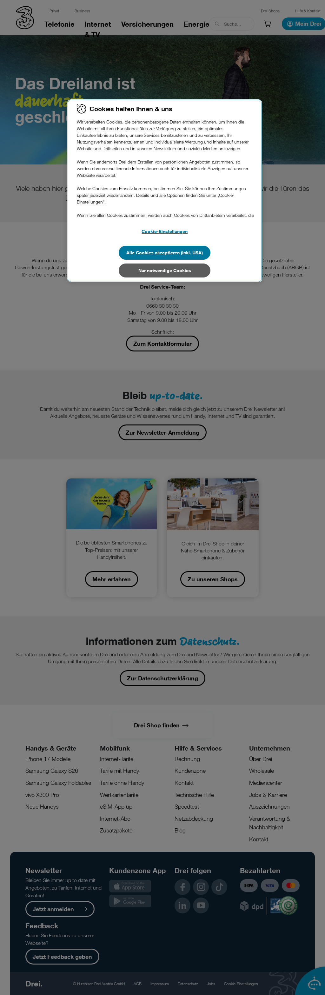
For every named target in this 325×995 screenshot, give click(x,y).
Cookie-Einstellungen (165, 231)
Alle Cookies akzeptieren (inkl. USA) (164, 252)
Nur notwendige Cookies (164, 270)
